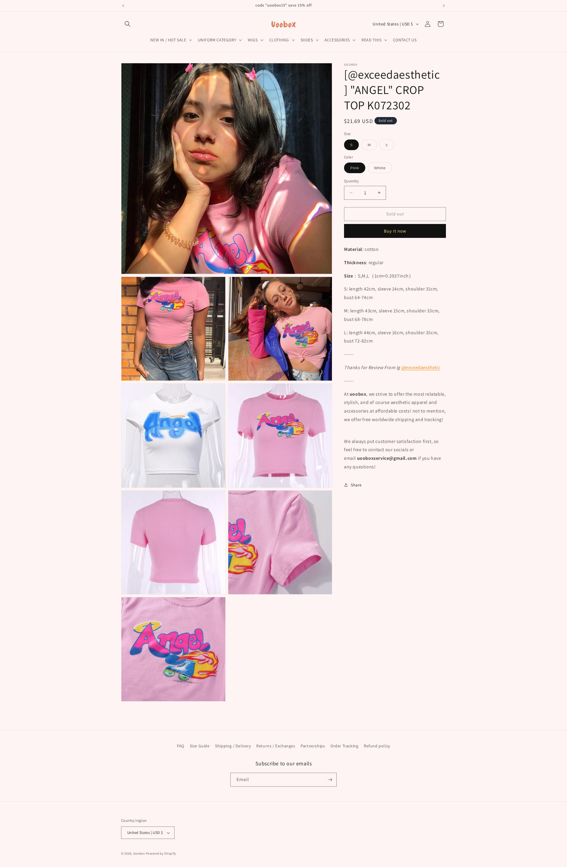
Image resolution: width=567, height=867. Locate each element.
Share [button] (356, 484)
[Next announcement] (443, 5)
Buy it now (395, 230)
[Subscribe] (329, 780)
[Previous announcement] (123, 5)
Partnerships (313, 746)
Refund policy (377, 746)
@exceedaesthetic (420, 367)
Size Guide (200, 746)
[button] (127, 23)
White (383, 169)
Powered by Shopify (161, 853)
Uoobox (139, 853)
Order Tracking (344, 746)
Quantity (351, 181)
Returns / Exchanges (275, 746)
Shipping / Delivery (233, 746)
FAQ (180, 746)
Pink (357, 169)
